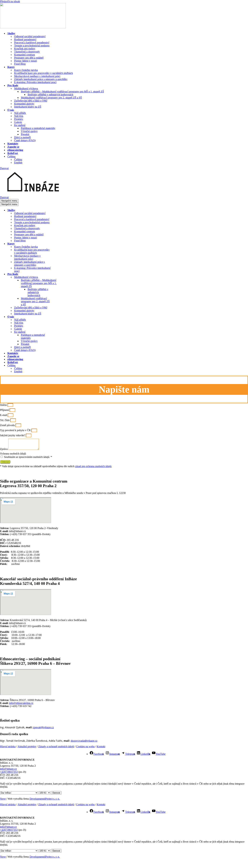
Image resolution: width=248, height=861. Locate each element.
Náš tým (18, 116)
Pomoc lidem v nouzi (25, 60)
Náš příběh (20, 113)
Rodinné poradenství (25, 39)
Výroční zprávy (29, 131)
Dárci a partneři (22, 137)
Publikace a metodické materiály (38, 128)
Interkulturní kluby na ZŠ (27, 106)
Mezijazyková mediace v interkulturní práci (37, 76)
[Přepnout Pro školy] (59, 274)
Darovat (4, 168)
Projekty (18, 119)
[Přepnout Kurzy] (59, 243)
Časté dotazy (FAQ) (25, 140)
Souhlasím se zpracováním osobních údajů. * (28, 457)
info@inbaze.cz (8, 768)
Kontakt (101, 746)
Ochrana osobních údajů (13, 453)
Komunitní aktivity (24, 103)
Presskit (25, 134)
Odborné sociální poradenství (29, 36)
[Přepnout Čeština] (59, 365)
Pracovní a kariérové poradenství (31, 42)
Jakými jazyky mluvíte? (13, 435)
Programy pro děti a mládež (29, 57)
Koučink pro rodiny (24, 48)
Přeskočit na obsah (10, 1)
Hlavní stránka (8, 746)
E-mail (4, 415)
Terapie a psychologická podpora (31, 45)
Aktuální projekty (27, 746)
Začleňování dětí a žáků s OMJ (30, 100)
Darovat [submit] (56, 793)
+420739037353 (9, 771)
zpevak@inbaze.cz (43, 727)
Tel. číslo (5, 420)
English (18, 162)
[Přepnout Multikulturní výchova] (59, 277)
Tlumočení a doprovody (27, 51)
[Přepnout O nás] (59, 316)
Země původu (8, 425)
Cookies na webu (85, 746)
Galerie (18, 122)
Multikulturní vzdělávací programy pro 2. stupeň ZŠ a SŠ (51, 97)
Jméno (4, 404)
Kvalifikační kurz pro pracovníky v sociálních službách (43, 73)
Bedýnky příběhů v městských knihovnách (50, 94)
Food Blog (20, 63)
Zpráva (4, 449)
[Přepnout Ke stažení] (59, 332)
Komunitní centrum (24, 54)
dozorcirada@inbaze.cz (84, 740)
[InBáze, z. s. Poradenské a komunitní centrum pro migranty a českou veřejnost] (33, 27)
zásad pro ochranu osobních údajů (93, 466)
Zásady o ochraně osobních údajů (56, 746)
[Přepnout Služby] (59, 210)
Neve (3, 798)
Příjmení (5, 410)
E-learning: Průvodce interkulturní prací (35, 82)
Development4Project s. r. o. (45, 798)
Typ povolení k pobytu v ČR (15, 430)
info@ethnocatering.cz (21, 703)
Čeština (18, 159)
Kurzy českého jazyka (26, 70)
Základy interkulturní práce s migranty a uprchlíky (40, 79)
